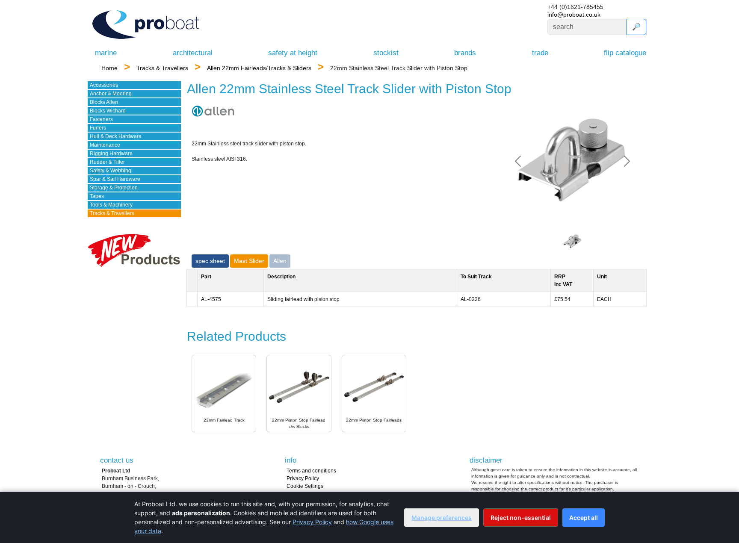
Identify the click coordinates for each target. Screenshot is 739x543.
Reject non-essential (521, 517)
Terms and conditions (311, 471)
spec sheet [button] (210, 260)
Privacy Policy (303, 478)
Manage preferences (441, 517)
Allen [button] (280, 260)
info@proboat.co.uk (573, 14)
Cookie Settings (305, 486)
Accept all (583, 517)
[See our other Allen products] (213, 111)
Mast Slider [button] (249, 260)
